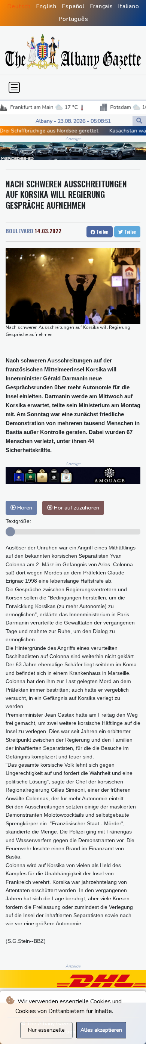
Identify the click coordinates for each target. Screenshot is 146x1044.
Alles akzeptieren (101, 1030)
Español (73, 6)
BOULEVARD (19, 231)
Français (101, 6)
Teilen (102, 231)
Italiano (128, 6)
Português (73, 19)
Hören (24, 507)
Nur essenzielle (46, 1030)
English (46, 6)
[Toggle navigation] (14, 87)
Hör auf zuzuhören (75, 507)
